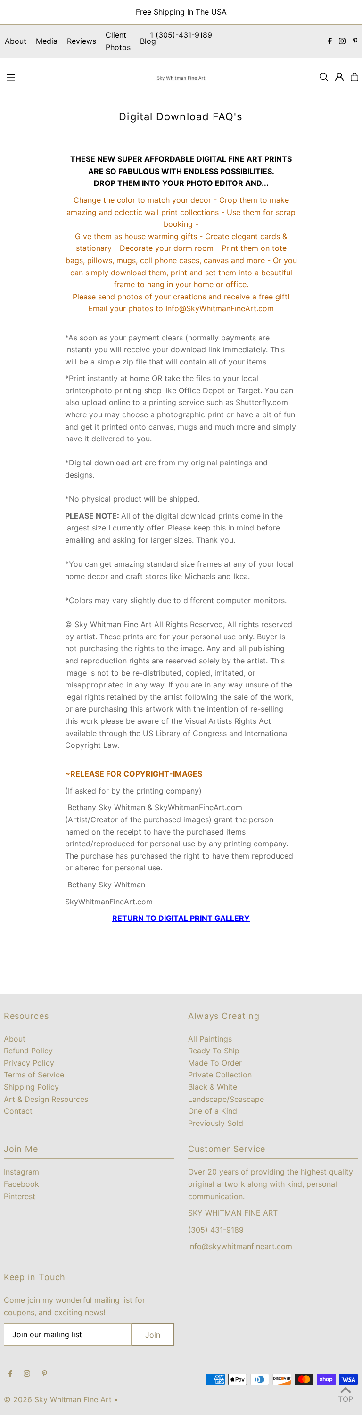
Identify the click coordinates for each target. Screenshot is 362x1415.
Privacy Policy (29, 1062)
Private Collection (220, 1074)
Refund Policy (28, 1050)
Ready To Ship (213, 1050)
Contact (18, 1111)
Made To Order (215, 1062)
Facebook (21, 1184)
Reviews (81, 41)
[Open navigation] (76, 76)
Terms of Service (34, 1074)
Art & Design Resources (46, 1099)
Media (47, 41)
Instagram (21, 1171)
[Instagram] (342, 41)
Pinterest (19, 1196)
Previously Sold (215, 1123)
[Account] (339, 77)
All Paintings (210, 1038)
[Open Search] (324, 77)
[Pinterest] (355, 41)
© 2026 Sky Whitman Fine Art (58, 1399)
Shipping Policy (31, 1087)
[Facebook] (330, 41)
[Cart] (354, 77)
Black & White (212, 1087)
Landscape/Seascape (226, 1099)
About (15, 41)
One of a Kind (212, 1111)
